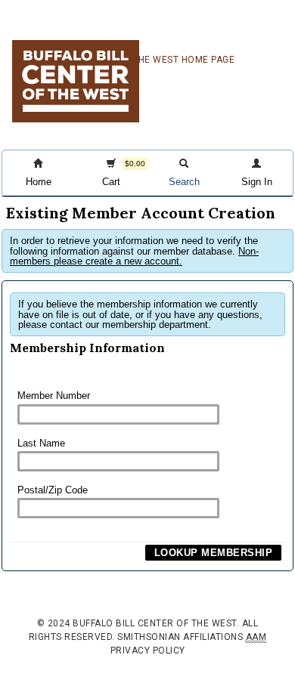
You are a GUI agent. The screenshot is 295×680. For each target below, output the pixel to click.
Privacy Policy (147, 650)
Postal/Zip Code (52, 490)
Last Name (41, 443)
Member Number (53, 395)
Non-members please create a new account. (134, 256)
